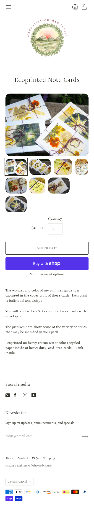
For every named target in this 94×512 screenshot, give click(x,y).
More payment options (47, 274)
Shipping (49, 458)
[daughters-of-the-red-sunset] (47, 37)
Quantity (55, 218)
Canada (17, 482)
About (9, 458)
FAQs (35, 458)
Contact (23, 458)
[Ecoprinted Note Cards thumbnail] (63, 167)
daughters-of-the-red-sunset (33, 465)
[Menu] (8, 7)
